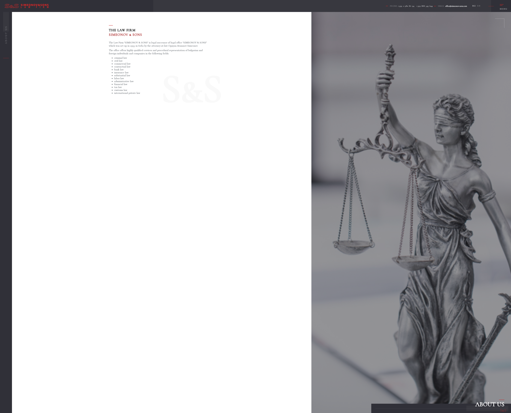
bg (474, 6)
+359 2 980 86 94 (406, 6)
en (478, 6)
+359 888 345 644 (424, 6)
